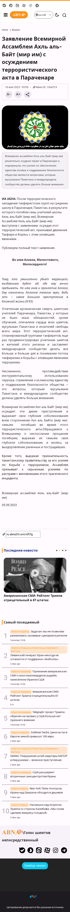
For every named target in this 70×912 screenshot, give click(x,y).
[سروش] (30, 850)
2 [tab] (59, 550)
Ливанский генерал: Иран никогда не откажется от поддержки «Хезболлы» (34, 655)
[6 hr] (35, 575)
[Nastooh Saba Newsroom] (35, 896)
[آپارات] (47, 850)
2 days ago (15, 664)
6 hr (12, 704)
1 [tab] (56, 550)
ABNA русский (21, 15)
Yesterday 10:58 (17, 640)
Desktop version (35, 865)
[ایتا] (39, 850)
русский (42, 15)
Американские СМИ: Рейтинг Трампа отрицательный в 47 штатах (33, 598)
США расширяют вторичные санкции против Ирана (33, 774)
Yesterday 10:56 (17, 725)
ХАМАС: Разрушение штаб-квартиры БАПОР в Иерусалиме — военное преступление (38, 756)
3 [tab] (62, 550)
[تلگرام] (64, 850)
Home (5, 30)
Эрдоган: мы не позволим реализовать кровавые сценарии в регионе (38, 633)
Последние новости (21, 550)
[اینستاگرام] (55, 850)
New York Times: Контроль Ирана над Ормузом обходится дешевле (36, 790)
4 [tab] (65, 550)
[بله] (22, 850)
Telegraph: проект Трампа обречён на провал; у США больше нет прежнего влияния (37, 716)
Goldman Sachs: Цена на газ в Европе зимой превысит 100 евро (38, 734)
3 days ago (15, 741)
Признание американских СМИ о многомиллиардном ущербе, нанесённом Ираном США (38, 675)
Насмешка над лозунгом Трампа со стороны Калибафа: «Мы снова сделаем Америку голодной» (37, 809)
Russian (16, 30)
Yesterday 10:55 (17, 684)
